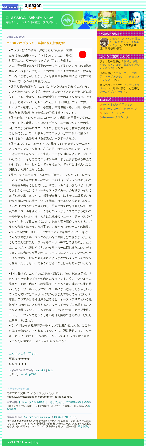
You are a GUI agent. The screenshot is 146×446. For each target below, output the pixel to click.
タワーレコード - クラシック (119, 108)
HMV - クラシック (113, 113)
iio (10, 370)
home (27, 442)
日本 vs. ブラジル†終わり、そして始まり (42, 402)
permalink (40, 370)
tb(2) (50, 370)
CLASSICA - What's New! (29, 18)
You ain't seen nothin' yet (37, 417)
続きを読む (84, 426)
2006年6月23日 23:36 (78, 402)
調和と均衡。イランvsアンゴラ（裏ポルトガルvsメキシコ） (120, 64)
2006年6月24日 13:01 (64, 417)
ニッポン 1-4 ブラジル (23, 353)
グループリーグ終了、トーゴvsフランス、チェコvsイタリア (120, 76)
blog (35, 442)
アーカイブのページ (112, 91)
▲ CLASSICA (15, 442)
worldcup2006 (28, 374)
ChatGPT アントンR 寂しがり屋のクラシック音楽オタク (125, 42)
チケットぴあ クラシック (117, 104)
